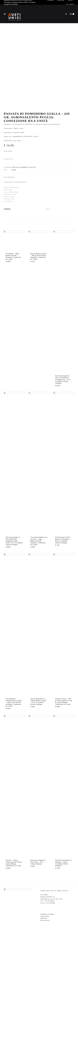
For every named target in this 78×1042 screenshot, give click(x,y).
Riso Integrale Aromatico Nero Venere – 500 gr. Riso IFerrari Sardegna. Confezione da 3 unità (14, 702)
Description (9, 177)
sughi (13, 170)
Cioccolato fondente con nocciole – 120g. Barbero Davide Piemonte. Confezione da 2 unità (38, 540)
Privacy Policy (45, 920)
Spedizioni (43, 918)
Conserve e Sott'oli (28, 167)
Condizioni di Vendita (47, 914)
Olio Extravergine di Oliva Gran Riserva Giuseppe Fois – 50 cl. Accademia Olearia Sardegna (63, 379)
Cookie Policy (44, 916)
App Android (70, 4)
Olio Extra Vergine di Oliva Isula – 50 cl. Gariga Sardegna (37, 862)
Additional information (15, 182)
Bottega (15, 167)
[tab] (39, 177)
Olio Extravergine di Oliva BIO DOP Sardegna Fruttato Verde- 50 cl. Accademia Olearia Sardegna (14, 540)
